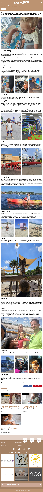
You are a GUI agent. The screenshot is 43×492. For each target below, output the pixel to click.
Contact (3, 442)
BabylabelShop (18, 445)
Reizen (3, 8)
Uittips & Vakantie (4, 393)
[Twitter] (19, 449)
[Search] (41, 2)
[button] (27, 386)
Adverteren (3, 443)
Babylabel (3, 445)
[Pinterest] (29, 449)
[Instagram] (24, 449)
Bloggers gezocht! (19, 442)
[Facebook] (14, 449)
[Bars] (2, 2)
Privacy (16, 443)
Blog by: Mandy (18, 8)
